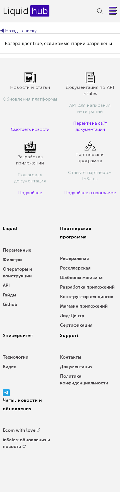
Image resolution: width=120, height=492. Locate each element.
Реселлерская (75, 268)
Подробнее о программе (90, 192)
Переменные (17, 250)
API (6, 285)
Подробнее (30, 192)
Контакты (70, 357)
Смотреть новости (30, 129)
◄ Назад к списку (18, 30)
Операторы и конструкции (17, 273)
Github (10, 304)
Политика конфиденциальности (84, 380)
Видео (9, 366)
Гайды (9, 295)
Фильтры (12, 259)
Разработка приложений (87, 287)
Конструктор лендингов (86, 296)
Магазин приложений (84, 306)
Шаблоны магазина (81, 277)
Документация (76, 366)
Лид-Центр (72, 315)
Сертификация (76, 325)
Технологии (15, 357)
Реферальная (74, 258)
